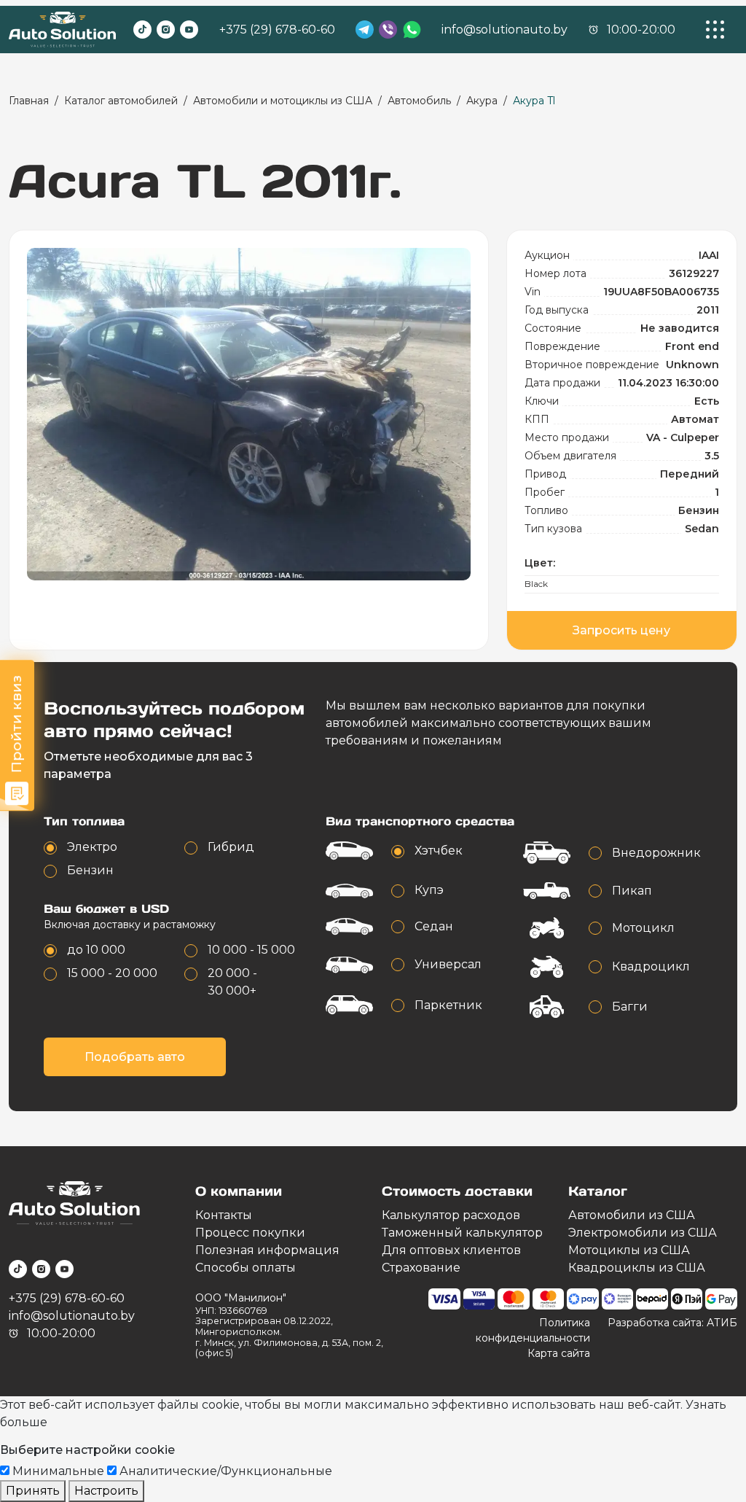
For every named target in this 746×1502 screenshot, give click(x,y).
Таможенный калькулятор (462, 1233)
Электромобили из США (642, 1233)
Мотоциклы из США (629, 1250)
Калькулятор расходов (451, 1215)
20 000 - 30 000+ (232, 981)
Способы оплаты (245, 1268)
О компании (238, 1191)
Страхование (421, 1268)
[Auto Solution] (62, 29)
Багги (630, 1006)
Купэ (429, 890)
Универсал (448, 964)
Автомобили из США (631, 1215)
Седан (434, 926)
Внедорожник (656, 853)
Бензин (90, 870)
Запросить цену (621, 630)
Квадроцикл (651, 966)
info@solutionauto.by (504, 29)
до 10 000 (96, 950)
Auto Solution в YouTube (189, 29)
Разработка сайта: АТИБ (672, 1322)
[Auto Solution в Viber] (388, 29)
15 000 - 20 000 (112, 973)
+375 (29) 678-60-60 (277, 29)
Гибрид (231, 847)
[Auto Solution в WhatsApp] (412, 29)
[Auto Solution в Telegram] (365, 29)
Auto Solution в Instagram (166, 29)
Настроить (106, 1491)
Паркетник (448, 1005)
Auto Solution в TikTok (142, 29)
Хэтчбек (439, 850)
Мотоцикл (643, 928)
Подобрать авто (135, 1057)
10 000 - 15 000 (251, 950)
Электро (92, 847)
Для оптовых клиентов (451, 1250)
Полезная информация (267, 1250)
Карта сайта (558, 1353)
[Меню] (715, 29)
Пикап (632, 891)
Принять (33, 1491)
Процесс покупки (250, 1233)
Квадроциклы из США (636, 1268)
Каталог (597, 1191)
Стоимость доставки (457, 1191)
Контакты (223, 1215)
